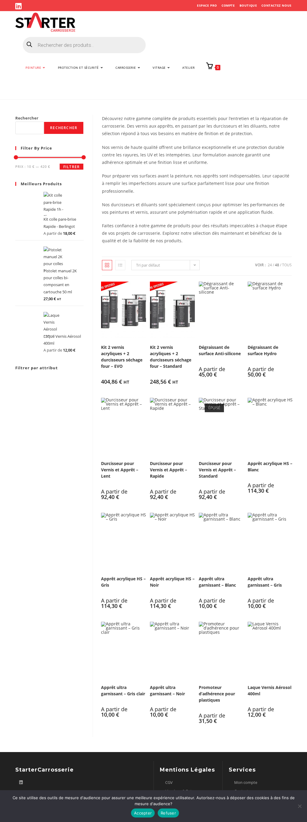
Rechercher (26, 118)
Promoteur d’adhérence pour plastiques (217, 693)
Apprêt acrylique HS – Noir (172, 582)
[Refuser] (300, 806)
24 (270, 264)
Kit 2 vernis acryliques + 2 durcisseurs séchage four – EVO (121, 356)
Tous (287, 264)
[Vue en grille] (107, 265)
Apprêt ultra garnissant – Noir (167, 690)
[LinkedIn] (19, 6)
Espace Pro (207, 5)
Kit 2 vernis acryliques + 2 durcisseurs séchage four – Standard (170, 356)
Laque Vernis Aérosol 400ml (269, 690)
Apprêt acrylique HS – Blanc (270, 467)
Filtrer (71, 166)
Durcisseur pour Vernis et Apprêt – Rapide (168, 470)
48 (277, 264)
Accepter (143, 813)
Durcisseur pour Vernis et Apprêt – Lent (119, 470)
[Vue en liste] (120, 265)
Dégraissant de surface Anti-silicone (220, 350)
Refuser (168, 813)
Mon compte (245, 782)
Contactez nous (276, 5)
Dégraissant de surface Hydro (263, 350)
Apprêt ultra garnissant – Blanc (217, 582)
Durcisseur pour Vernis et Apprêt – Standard (217, 470)
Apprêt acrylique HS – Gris (123, 582)
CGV (169, 782)
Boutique (248, 5)
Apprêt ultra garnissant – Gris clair (123, 690)
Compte (228, 5)
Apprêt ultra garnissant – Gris (265, 582)
